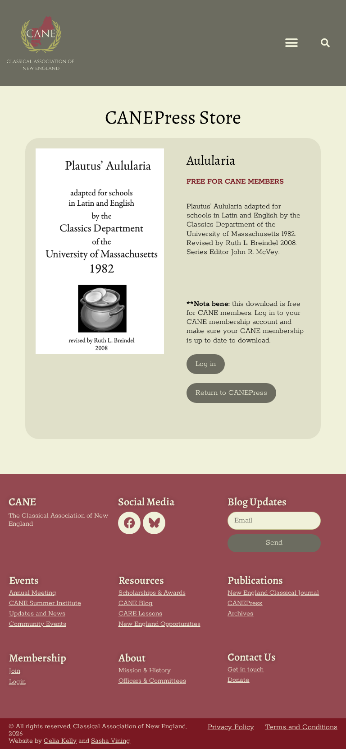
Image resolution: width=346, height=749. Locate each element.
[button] (292, 43)
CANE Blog (135, 603)
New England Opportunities (159, 624)
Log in (206, 364)
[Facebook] (129, 523)
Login (17, 682)
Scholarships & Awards (152, 593)
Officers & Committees (152, 681)
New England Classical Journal (273, 593)
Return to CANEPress (231, 393)
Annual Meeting (32, 593)
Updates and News (37, 614)
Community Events (37, 624)
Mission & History (144, 670)
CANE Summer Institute (45, 603)
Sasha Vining (110, 741)
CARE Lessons (140, 614)
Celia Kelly (60, 741)
